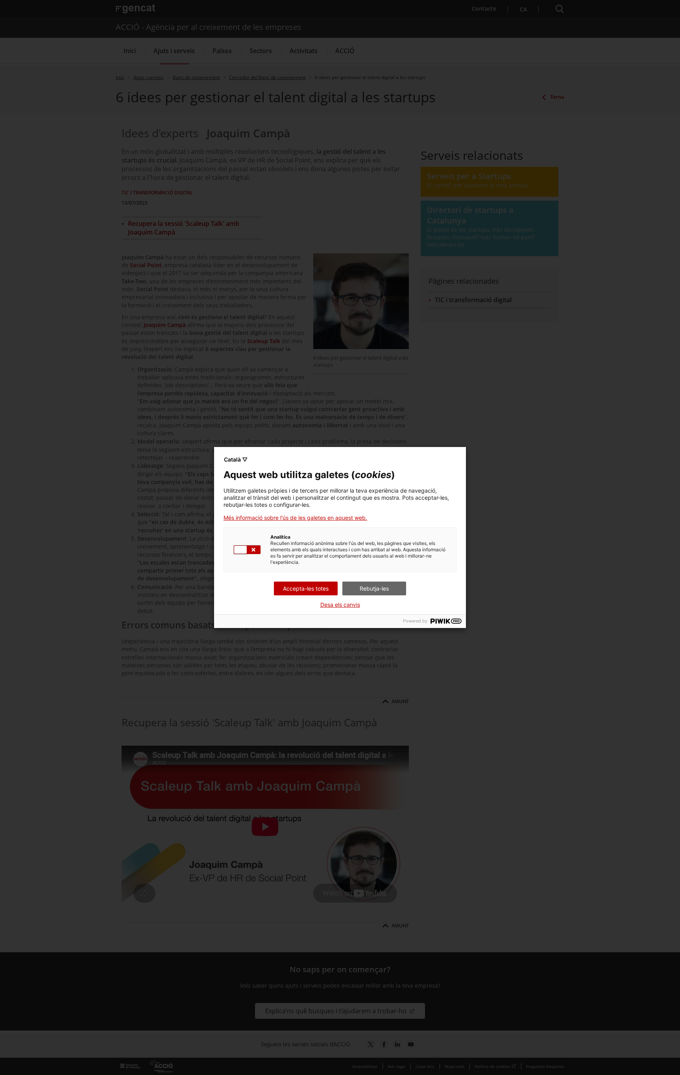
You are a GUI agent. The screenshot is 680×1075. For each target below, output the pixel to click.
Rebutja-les (374, 588)
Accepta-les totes (306, 588)
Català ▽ (236, 459)
